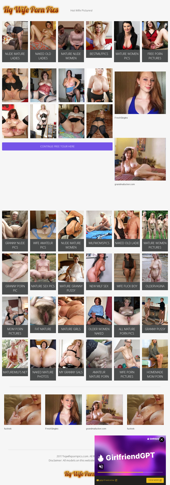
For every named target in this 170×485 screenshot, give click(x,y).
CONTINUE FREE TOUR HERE (57, 146)
